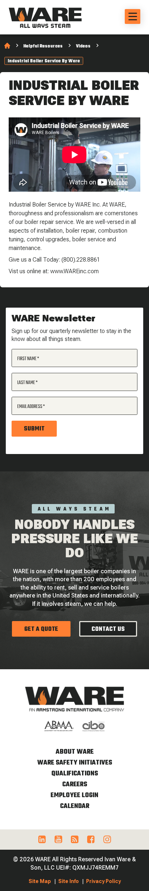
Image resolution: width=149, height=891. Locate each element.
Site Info (68, 881)
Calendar (74, 806)
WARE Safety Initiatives (74, 763)
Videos (83, 46)
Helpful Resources (43, 46)
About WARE (75, 752)
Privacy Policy (103, 881)
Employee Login (74, 795)
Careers (74, 784)
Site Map (40, 881)
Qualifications (74, 774)
